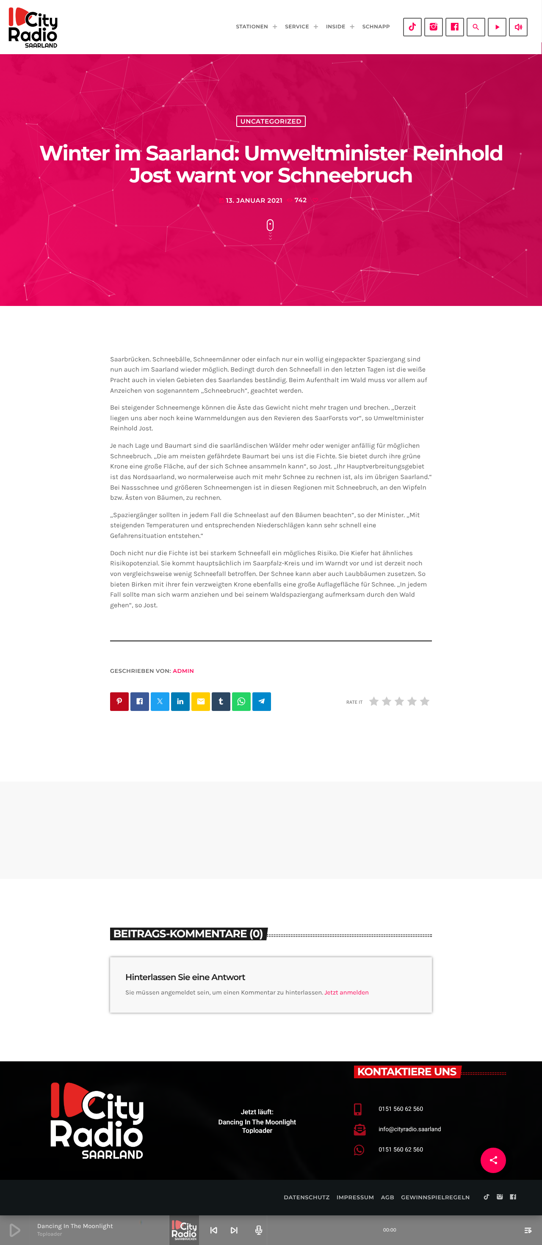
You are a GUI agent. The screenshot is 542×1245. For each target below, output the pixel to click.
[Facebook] (454, 27)
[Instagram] (433, 27)
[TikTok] (412, 27)
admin (183, 671)
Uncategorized (271, 121)
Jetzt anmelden (347, 992)
